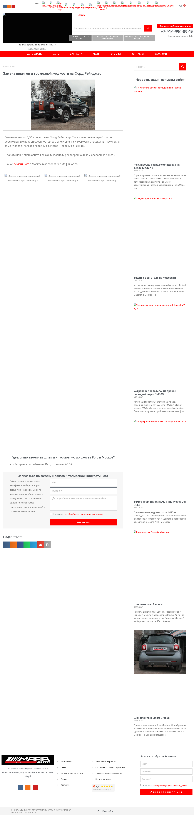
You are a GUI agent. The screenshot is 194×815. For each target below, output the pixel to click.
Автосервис (34, 54)
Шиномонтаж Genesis (148, 604)
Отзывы (116, 54)
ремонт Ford (21, 164)
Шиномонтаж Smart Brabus (152, 717)
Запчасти (76, 54)
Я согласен (78, 514)
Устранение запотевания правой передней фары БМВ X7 (155, 392)
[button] (6, 545)
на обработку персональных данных (84, 514)
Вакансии (161, 54)
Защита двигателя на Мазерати (155, 277)
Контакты (138, 54)
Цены (56, 54)
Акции (96, 54)
